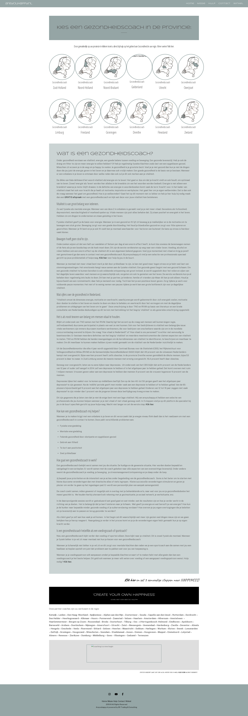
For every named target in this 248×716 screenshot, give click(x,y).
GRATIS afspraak (73, 197)
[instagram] (109, 694)
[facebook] (122, 694)
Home (190, 3)
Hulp (211, 3)
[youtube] (116, 694)
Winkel (238, 3)
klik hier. (171, 46)
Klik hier (103, 258)
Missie (201, 3)
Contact (224, 3)
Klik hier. (68, 562)
